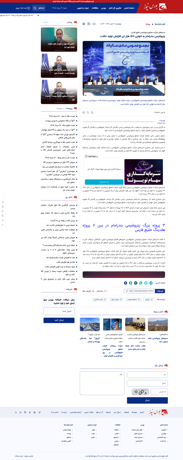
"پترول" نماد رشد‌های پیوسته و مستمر (90, 340)
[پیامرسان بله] (25, 412)
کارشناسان (139, 441)
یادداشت (163, 441)
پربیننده (69, 108)
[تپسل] (86, 156)
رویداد (147, 24)
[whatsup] (141, 283)
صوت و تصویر (83, 8)
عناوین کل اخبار (115, 8)
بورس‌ (103, 8)
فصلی (116, 433)
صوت (93, 433)
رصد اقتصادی (161, 437)
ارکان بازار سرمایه (137, 430)
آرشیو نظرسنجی (75, 412)
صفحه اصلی (129, 8)
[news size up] (83, 112)
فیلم (93, 430)
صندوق (116, 437)
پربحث (59, 108)
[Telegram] (39, 412)
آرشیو (142, 412)
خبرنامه (108, 412)
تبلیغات (126, 412)
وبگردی (163, 433)
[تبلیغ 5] (124, 274)
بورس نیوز (115, 299)
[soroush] (130, 283)
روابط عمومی (67, 430)
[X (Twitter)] (30, 412)
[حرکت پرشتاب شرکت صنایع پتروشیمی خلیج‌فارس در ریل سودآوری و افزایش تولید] (112, 324)
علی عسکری (98, 299)
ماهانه (116, 430)
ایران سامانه (19, 456)
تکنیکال (116, 445)
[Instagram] (34, 412)
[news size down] (91, 112)
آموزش (163, 430)
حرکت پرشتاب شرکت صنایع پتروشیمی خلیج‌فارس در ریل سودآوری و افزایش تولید (112, 351)
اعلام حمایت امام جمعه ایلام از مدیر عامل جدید (135, 347)
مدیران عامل (138, 433)
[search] (34, 8)
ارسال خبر (117, 412)
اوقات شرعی (88, 412)
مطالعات (95, 8)
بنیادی (116, 441)
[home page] (155, 7)
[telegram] (151, 283)
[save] (88, 24)
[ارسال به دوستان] (94, 24)
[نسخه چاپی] (84, 24)
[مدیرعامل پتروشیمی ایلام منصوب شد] (158, 324)
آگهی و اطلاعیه (66, 441)
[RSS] (16, 412)
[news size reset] (87, 112)
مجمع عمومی (132, 299)
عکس (93, 437)
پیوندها (134, 412)
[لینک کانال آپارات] (20, 412)
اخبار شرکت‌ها (160, 24)
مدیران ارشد (138, 437)
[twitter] (146, 283)
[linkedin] (135, 283)
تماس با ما (54, 412)
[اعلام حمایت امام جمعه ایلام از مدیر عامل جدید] (135, 324)
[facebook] (125, 283)
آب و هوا (99, 412)
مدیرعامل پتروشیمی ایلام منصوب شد (158, 340)
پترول (147, 299)
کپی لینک (160, 291)
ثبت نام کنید (104, 182)
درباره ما (64, 412)
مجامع (69, 437)
